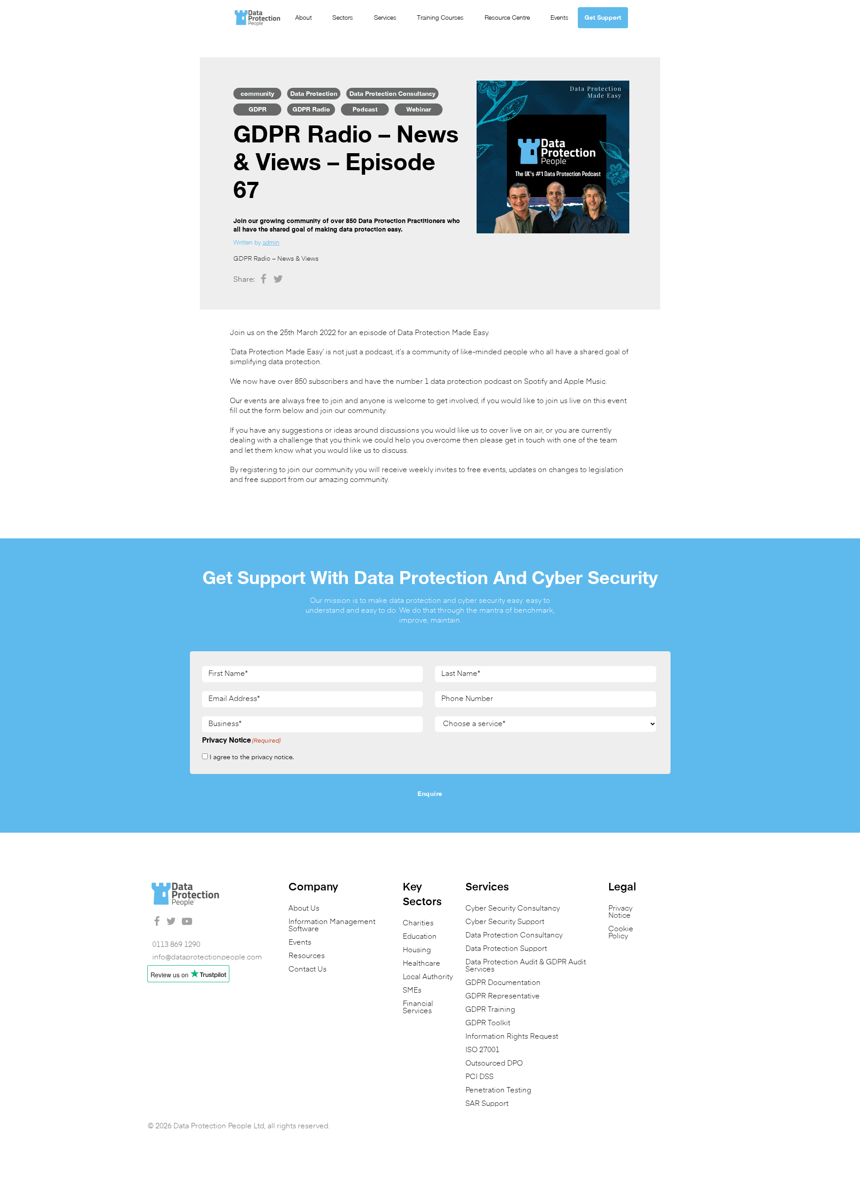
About (303, 17)
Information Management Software (331, 926)
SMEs (412, 990)
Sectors (342, 17)
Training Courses (440, 17)
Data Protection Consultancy (392, 93)
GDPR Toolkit (487, 1023)
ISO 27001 (482, 1050)
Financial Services (418, 1008)
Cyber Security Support (504, 922)
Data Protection (313, 93)
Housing (417, 950)
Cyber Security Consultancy (512, 908)
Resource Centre (507, 17)
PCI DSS (479, 1077)
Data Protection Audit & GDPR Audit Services (525, 966)
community (257, 93)
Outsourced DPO (494, 1063)
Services (385, 17)
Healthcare (421, 963)
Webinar (418, 109)
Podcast (365, 109)
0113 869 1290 (176, 945)
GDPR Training (490, 1010)
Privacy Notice (620, 912)
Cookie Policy (620, 933)
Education (420, 937)
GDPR (258, 109)
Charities (418, 923)
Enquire (430, 793)
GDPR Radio (311, 109)
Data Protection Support (506, 949)
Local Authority (428, 977)
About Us (303, 908)
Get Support (603, 17)
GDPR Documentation (503, 983)
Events (559, 17)
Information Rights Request (511, 1036)
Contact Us (307, 969)
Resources (306, 956)
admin (271, 242)
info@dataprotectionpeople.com (207, 957)
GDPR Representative (502, 996)
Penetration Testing (498, 1090)
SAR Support (486, 1104)
